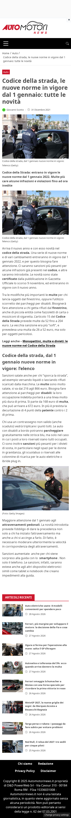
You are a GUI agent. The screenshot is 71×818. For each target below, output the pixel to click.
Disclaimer (48, 771)
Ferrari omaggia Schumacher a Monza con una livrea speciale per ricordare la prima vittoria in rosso (45, 685)
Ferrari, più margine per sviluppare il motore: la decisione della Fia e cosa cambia (46, 627)
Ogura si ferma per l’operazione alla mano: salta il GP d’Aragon (46, 646)
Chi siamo (25, 764)
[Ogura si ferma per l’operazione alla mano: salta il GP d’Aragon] (12, 649)
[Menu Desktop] (5, 43)
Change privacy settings (57, 814)
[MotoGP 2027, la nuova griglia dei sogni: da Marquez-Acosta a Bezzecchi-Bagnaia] (12, 707)
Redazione (45, 764)
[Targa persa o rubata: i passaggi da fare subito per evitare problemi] (12, 728)
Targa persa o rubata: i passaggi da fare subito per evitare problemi (45, 725)
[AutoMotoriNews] (25, 28)
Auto (6, 72)
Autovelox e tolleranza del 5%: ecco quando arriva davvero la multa (45, 665)
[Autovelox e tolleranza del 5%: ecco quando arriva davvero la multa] (12, 668)
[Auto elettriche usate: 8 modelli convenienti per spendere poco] (12, 610)
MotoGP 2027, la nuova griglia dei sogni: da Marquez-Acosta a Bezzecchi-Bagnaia (44, 706)
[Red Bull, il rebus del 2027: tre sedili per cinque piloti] (12, 746)
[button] (67, 43)
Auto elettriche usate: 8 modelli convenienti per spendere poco (43, 607)
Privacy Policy (25, 771)
